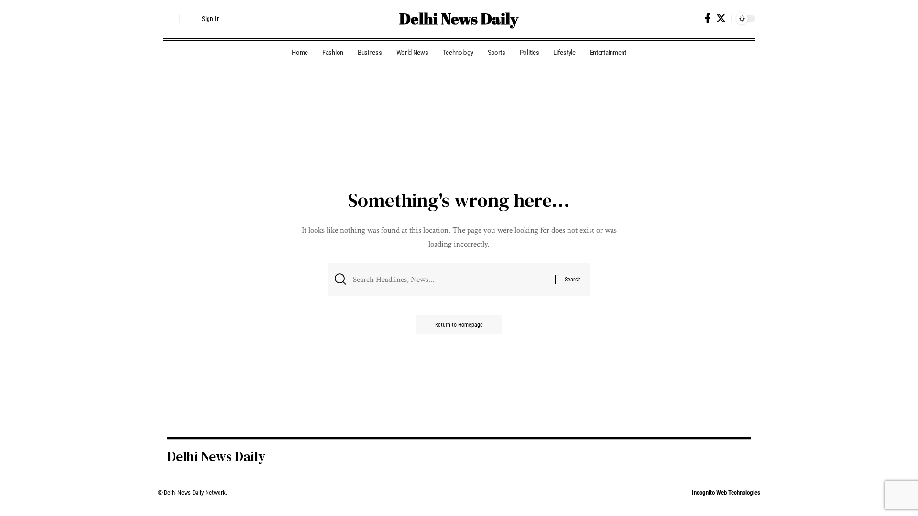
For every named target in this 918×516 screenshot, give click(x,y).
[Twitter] (721, 18)
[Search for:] (450, 279)
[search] (170, 18)
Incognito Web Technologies (726, 492)
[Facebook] (707, 18)
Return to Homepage (459, 325)
